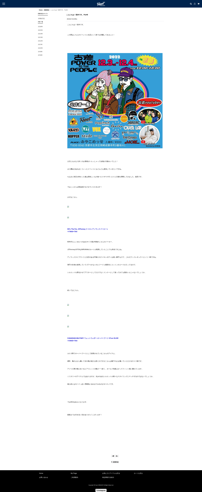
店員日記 (116, 462)
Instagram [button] (102, 490)
